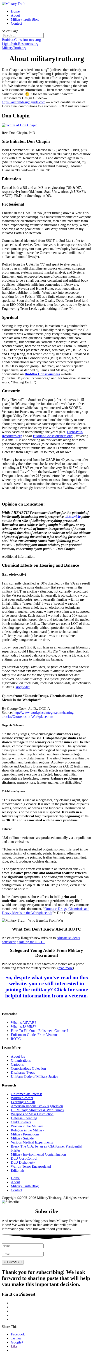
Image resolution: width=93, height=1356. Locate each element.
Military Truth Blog (25, 19)
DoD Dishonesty (23, 1162)
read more (65, 968)
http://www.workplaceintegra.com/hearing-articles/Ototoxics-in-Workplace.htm (38, 714)
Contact (16, 23)
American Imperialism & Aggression (37, 1106)
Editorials (17, 1170)
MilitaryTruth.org (14, 48)
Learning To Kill (23, 1102)
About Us (18, 1056)
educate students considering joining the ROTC (41, 940)
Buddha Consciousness (42, 374)
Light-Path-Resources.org (20, 44)
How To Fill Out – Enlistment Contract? (39, 1031)
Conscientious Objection (28, 1068)
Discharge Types (23, 1072)
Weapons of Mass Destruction (32, 1114)
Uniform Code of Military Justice (34, 1076)
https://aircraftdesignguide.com (23, 102)
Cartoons (17, 1064)
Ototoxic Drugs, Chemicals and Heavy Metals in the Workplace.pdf (45, 911)
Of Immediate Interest (26, 1094)
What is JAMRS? (23, 1027)
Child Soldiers (21, 1122)
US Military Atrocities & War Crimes (37, 1110)
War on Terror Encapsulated (31, 1166)
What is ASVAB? (23, 1022)
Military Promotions (25, 1134)
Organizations (21, 1060)
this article (73, 517)
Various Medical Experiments (32, 1142)
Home (15, 11)
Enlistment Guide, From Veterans (34, 1035)
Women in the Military (27, 1126)
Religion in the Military (27, 1130)
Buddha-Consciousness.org (21, 40)
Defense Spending (24, 1118)
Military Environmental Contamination (38, 1154)
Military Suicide (22, 1138)
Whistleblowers (22, 1098)
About (15, 15)
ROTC (16, 1039)
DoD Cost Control (24, 1158)
